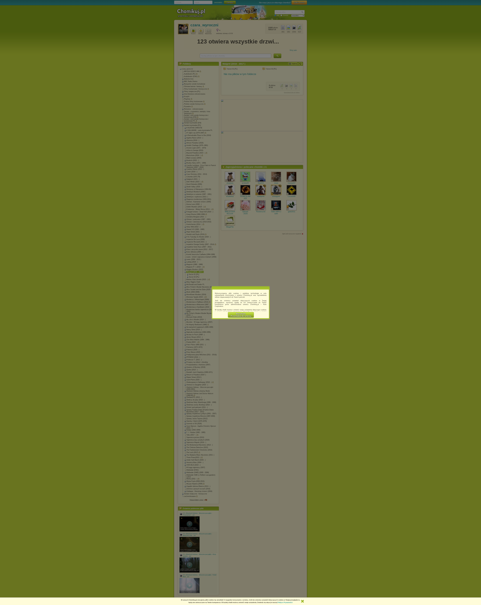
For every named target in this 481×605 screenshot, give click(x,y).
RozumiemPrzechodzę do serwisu (241, 315)
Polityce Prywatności (285, 602)
